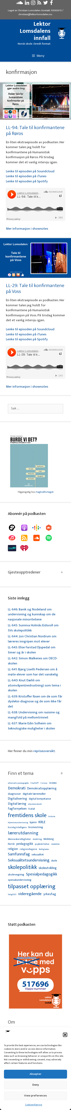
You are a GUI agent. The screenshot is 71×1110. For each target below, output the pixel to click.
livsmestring (35, 827)
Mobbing (48, 839)
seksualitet (38, 854)
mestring (37, 839)
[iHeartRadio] (26, 548)
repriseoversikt (44, 751)
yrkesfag (49, 894)
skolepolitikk (22, 867)
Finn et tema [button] (21, 773)
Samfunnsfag (19, 854)
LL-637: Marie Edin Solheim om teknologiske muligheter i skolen (31, 726)
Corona (43, 783)
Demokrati (16, 788)
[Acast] (14, 528)
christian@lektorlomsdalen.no (35, 14)
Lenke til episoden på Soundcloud (30, 171)
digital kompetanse (40, 799)
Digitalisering (17, 798)
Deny (35, 1084)
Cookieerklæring (33, 1105)
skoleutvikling (48, 868)
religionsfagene (28, 849)
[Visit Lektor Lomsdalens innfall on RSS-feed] (39, 4)
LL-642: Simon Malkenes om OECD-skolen (33, 661)
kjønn (33, 822)
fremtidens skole (27, 815)
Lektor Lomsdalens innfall (35, 31)
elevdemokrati (35, 804)
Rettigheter (44, 849)
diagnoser (14, 794)
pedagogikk (24, 843)
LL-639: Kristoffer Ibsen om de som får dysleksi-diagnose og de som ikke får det (35, 701)
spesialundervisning (19, 880)
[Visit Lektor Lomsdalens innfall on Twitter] (45, 4)
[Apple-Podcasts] (26, 528)
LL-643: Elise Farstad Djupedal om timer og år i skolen (31, 650)
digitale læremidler (34, 794)
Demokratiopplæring (42, 788)
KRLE (41, 822)
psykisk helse (42, 844)
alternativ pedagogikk (18, 783)
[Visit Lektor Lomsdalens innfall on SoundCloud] (19, 4)
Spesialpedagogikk (41, 874)
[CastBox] (51, 528)
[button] (65, 1035)
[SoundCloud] (38, 538)
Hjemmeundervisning (18, 822)
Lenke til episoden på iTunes (26, 176)
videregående (30, 894)
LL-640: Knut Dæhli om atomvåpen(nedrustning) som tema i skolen (34, 685)
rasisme (55, 844)
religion (13, 849)
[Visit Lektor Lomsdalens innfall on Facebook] (51, 4)
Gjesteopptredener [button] (24, 572)
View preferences (35, 1095)
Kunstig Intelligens (17, 827)
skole (54, 861)
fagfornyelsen (17, 808)
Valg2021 (12, 894)
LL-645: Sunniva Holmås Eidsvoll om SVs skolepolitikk (33, 628)
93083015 (56, 10)
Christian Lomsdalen (29, 10)
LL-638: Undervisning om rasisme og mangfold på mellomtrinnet (34, 715)
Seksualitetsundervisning (28, 860)
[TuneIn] (14, 548)
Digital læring (17, 804)
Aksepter (35, 1073)
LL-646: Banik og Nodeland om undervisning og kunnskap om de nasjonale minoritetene (31, 614)
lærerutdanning (23, 833)
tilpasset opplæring (31, 886)
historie (51, 816)
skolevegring (16, 874)
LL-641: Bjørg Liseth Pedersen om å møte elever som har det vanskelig (33, 672)
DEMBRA (53, 783)
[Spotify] (51, 538)
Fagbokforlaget (44, 492)
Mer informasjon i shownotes (27, 228)
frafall (31, 809)
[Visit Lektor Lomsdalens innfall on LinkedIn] (27, 4)
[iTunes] (14, 538)
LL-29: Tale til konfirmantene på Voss (35, 288)
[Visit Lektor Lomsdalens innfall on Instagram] (33, 4)
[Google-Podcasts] (38, 528)
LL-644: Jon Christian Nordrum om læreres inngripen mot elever (32, 639)
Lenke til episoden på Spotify (27, 181)
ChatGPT (34, 783)
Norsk (11, 844)
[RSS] (26, 538)
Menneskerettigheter (19, 839)
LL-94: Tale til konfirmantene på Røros (35, 131)
